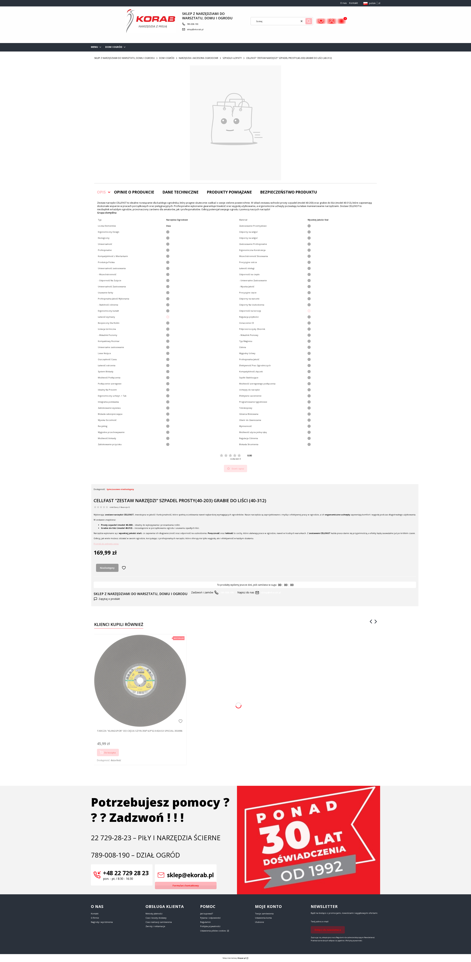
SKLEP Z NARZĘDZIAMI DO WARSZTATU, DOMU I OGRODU (124, 58)
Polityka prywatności (210, 926)
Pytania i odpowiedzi (210, 917)
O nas (343, 3)
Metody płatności (154, 913)
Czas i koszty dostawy (156, 917)
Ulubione (259, 922)
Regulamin (205, 922)
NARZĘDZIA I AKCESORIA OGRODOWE (198, 58)
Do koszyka (110, 752)
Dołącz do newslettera (328, 929)
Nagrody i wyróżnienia (102, 922)
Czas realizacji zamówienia (159, 922)
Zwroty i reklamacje (155, 926)
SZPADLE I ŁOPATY (232, 58)
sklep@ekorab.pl (195, 29)
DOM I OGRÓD (166, 58)
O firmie (95, 917)
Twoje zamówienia (264, 913)
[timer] (255, 585)
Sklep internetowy (234, 958)
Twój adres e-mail (319, 921)
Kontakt (353, 3)
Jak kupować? (206, 913)
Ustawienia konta (263, 917)
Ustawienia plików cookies (213, 930)
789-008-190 (192, 24)
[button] (308, 21)
